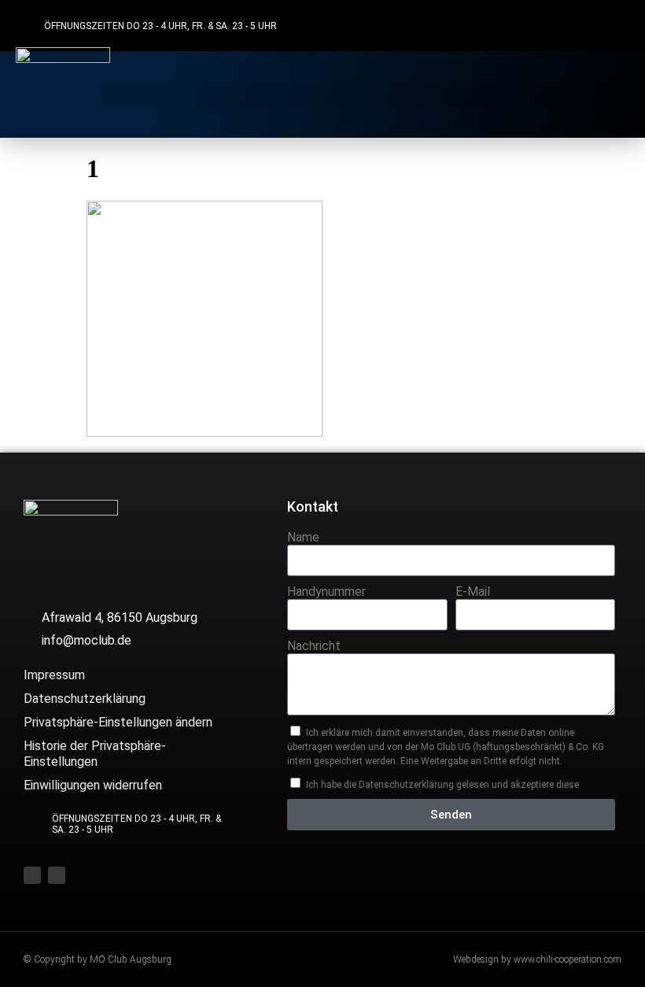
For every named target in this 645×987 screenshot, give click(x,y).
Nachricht (314, 645)
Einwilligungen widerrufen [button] (93, 785)
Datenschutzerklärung (85, 698)
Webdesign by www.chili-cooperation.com (537, 959)
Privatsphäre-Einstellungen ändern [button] (118, 722)
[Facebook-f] (583, 25)
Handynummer (326, 591)
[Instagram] (614, 25)
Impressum (54, 674)
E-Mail (472, 591)
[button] (365, 95)
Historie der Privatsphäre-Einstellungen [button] (95, 753)
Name (303, 537)
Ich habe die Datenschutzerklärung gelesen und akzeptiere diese (442, 784)
